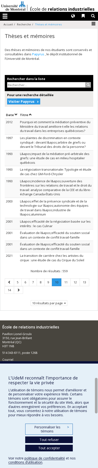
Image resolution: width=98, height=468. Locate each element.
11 (67, 282)
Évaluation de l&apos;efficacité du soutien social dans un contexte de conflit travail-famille (55, 235)
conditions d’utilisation (25, 462)
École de (62, 9)
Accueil (8, 24)
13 (86, 282)
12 (76, 282)
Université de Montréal (13, 6)
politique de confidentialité (44, 458)
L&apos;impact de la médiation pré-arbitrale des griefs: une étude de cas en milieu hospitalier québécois (54, 158)
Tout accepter (49, 448)
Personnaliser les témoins (51, 429)
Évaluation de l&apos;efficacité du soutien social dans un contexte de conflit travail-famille (55, 246)
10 (58, 283)
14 (10, 290)
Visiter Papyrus (21, 101)
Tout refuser (49, 439)
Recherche (24, 24)
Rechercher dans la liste (26, 79)
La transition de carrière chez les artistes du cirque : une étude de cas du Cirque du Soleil (52, 257)
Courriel (7, 360)
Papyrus (38, 54)
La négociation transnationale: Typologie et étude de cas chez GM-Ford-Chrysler (55, 171)
